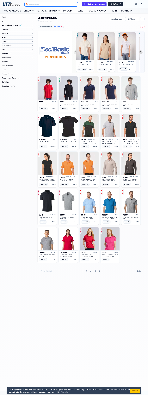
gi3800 (62, 215)
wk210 (83, 139)
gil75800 (84, 253)
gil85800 (105, 253)
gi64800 (84, 215)
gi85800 (105, 215)
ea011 (41, 215)
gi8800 (125, 215)
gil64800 (63, 253)
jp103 (62, 102)
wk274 (62, 177)
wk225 (104, 139)
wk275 (83, 177)
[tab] (106, 71)
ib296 (100, 62)
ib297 (121, 62)
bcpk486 (42, 139)
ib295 (79, 62)
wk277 (125, 177)
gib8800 (42, 253)
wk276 (104, 177)
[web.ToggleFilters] (142, 19)
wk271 (41, 177)
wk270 (125, 139)
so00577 (84, 102)
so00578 (105, 102)
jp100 (41, 102)
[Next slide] (141, 52)
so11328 (126, 102)
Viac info (64, 392)
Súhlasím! (135, 391)
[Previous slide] (75, 52)
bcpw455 (63, 139)
